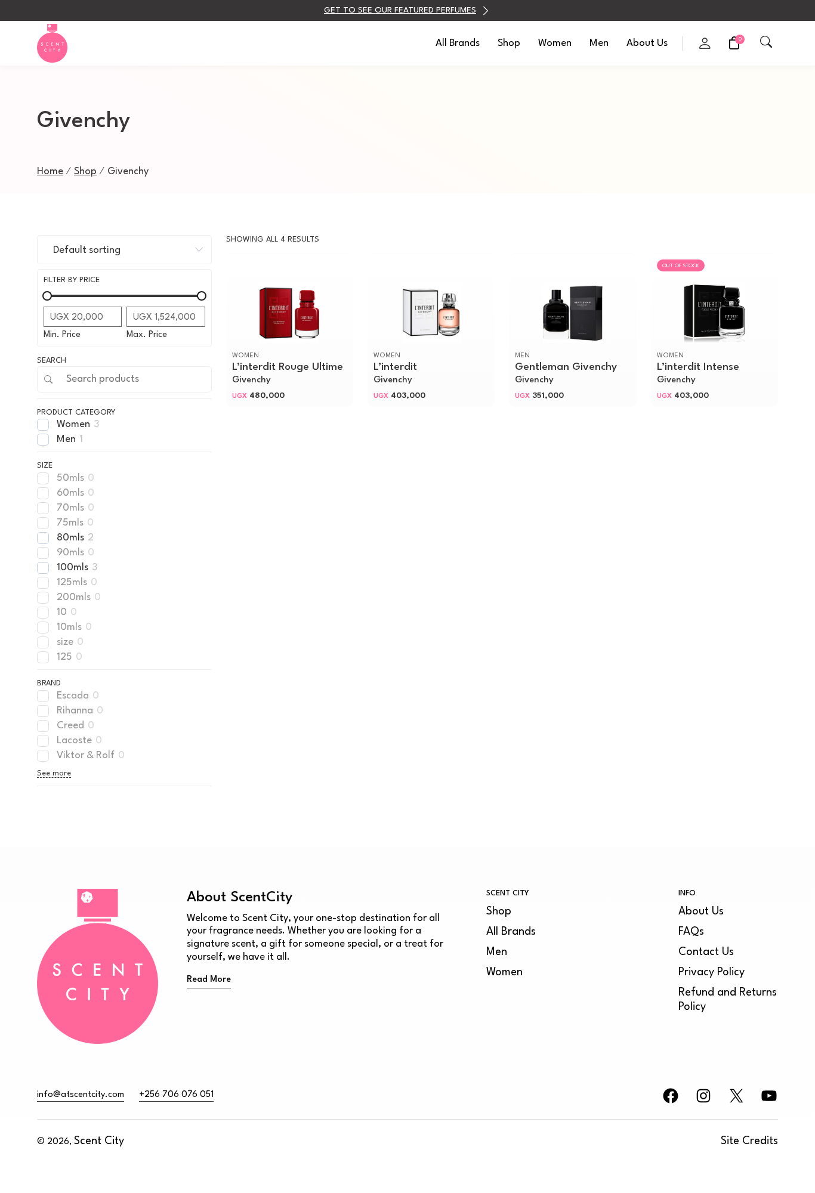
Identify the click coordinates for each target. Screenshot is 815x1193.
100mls (72, 567)
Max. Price (146, 334)
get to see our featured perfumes (400, 10)
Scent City (99, 1141)
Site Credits (749, 1141)
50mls (70, 478)
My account (704, 42)
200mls (74, 597)
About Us (647, 43)
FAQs (691, 931)
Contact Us (706, 952)
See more (54, 773)
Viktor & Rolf (86, 755)
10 (62, 612)
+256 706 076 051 (176, 1094)
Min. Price (62, 334)
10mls (69, 627)
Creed (70, 726)
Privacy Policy (711, 972)
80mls (70, 538)
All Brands (458, 43)
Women (555, 43)
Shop (509, 43)
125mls (72, 582)
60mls (70, 493)
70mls (70, 508)
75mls (70, 523)
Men (599, 43)
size (65, 642)
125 (64, 657)
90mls (70, 553)
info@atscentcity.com (80, 1094)
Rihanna (75, 711)
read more (209, 979)
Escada (73, 696)
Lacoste (74, 740)
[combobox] (124, 250)
